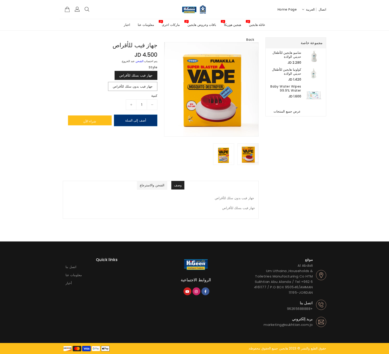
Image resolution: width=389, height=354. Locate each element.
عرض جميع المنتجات (287, 111)
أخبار (69, 283)
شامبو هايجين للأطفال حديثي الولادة (286, 55)
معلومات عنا (74, 275)
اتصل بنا (71, 267)
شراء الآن (89, 121)
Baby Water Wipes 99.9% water (285, 88)
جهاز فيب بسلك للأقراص (136, 75)
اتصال (322, 9)
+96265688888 (300, 308)
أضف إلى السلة (135, 120)
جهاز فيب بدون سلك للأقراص (133, 86)
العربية (310, 9)
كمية (154, 95)
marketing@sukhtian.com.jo (288, 324)
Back (250, 39)
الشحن (139, 61)
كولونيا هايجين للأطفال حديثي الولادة (286, 72)
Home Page (287, 9)
